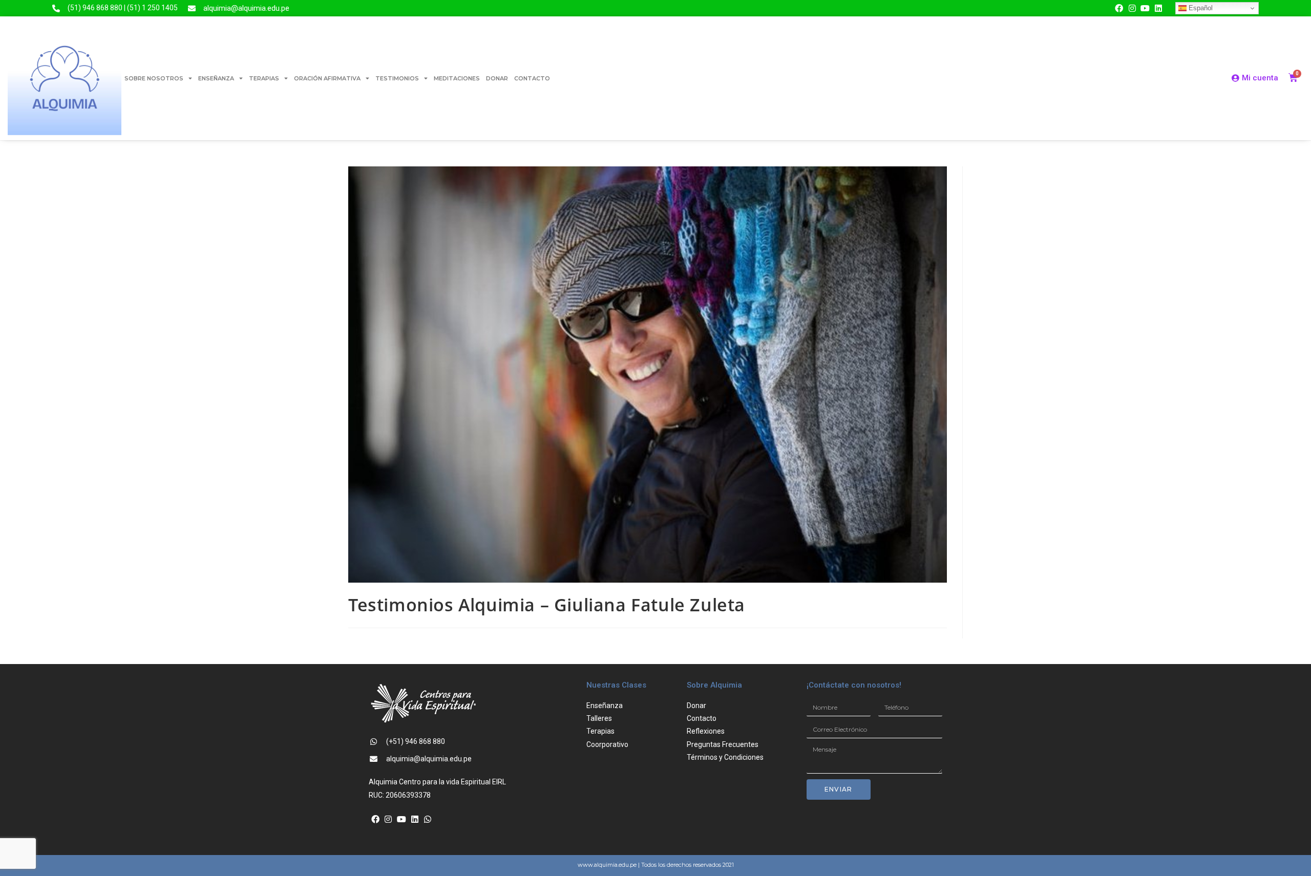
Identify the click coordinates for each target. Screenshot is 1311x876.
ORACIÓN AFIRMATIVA (327, 78)
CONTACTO (532, 78)
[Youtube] (1145, 8)
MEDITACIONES (457, 78)
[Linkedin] (1158, 8)
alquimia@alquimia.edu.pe (246, 8)
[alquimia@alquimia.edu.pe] (192, 8)
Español (1200, 8)
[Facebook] (1119, 8)
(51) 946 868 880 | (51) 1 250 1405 (123, 8)
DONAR (497, 78)
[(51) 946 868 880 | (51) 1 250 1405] (56, 8)
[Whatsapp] (427, 819)
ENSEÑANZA (216, 78)
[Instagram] (1132, 8)
